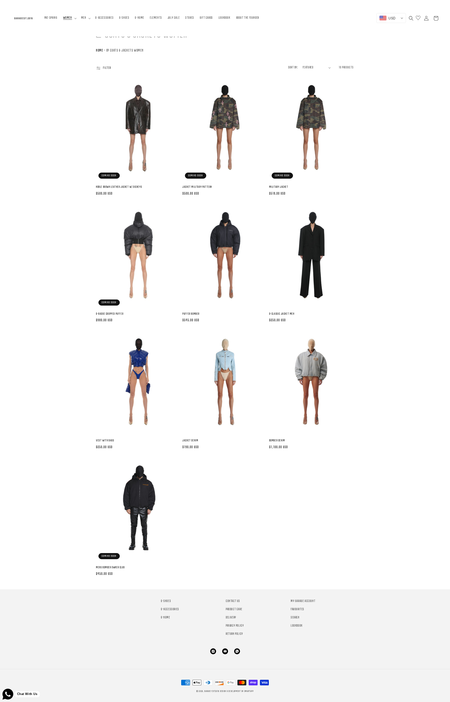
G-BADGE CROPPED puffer (110, 313)
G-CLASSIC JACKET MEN (282, 313)
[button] (69, 18)
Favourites (297, 609)
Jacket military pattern (197, 186)
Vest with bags (105, 440)
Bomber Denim (277, 440)
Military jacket (279, 186)
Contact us (233, 601)
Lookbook (297, 626)
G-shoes (166, 601)
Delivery (231, 617)
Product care (234, 609)
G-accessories (170, 609)
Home (99, 50)
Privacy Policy (235, 626)
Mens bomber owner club (110, 567)
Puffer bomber (191, 313)
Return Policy (234, 634)
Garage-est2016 (211, 691)
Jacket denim (190, 440)
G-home (165, 617)
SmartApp (249, 691)
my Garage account (303, 601)
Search (295, 617)
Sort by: (293, 67)
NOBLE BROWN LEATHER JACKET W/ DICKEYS (119, 186)
